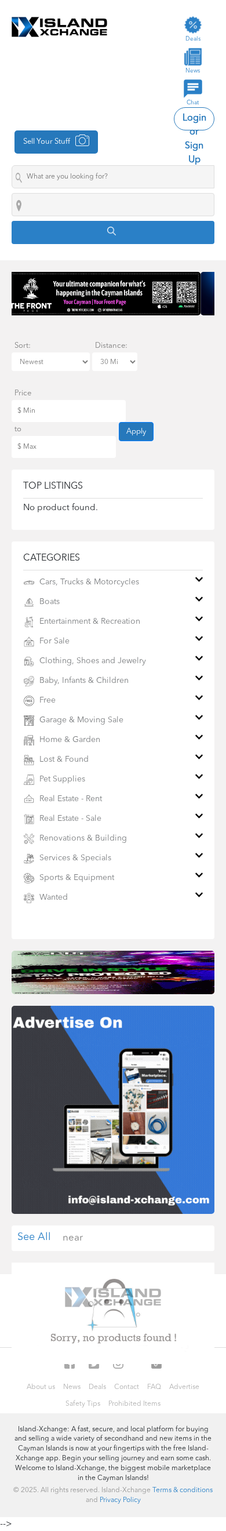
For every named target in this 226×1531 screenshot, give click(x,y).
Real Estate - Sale (69, 818)
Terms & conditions (182, 1490)
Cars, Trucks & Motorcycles (88, 582)
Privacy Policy (120, 1500)
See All (34, 1237)
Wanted (52, 897)
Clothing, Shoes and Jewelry (91, 661)
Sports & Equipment (75, 878)
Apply (136, 431)
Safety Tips (82, 1404)
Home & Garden (68, 740)
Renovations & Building (82, 838)
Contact (126, 1387)
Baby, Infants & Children (83, 681)
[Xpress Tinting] (113, 972)
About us (41, 1387)
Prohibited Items (134, 1404)
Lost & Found (63, 759)
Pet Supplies (61, 779)
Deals (97, 1387)
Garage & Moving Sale (80, 720)
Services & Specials (74, 858)
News (72, 1387)
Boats (48, 602)
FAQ (154, 1387)
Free (46, 700)
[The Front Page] (113, 293)
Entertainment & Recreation (88, 621)
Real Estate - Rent (69, 799)
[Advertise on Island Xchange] (113, 1109)
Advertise (184, 1387)
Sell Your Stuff (47, 142)
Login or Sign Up (194, 122)
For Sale (53, 641)
